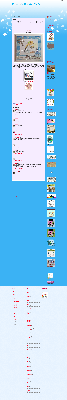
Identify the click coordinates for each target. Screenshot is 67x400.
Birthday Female (29, 295)
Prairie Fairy (28, 362)
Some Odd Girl (29, 370)
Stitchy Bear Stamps (29, 374)
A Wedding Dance (16, 304)
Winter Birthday (16, 305)
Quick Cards (28, 365)
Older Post (43, 196)
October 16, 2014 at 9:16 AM (19, 115)
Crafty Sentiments (29, 309)
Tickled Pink (28, 381)
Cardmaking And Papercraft (30, 301)
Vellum (28, 387)
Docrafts (28, 316)
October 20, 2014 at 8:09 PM (19, 168)
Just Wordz (28, 342)
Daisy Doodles (29, 313)
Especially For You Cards (26, 4)
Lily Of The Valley (29, 349)
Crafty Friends (29, 308)
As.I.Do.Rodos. (17, 118)
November (15, 297)
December (15, 295)
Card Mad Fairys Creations (30, 300)
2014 (13, 294)
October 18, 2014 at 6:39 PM (19, 147)
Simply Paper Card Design (18, 153)
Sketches (48, 28)
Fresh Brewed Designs (30, 328)
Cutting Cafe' (28, 312)
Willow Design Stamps (30, 391)
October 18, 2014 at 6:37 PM (19, 140)
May (14, 313)
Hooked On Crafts (29, 337)
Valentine (28, 386)
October (15, 298)
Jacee (16, 150)
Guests (28, 333)
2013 (13, 321)
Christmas (16, 104)
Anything (28, 291)
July (14, 310)
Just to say (28, 341)
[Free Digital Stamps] (50, 278)
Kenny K (28, 345)
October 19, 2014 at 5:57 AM (19, 154)
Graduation (28, 332)
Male (27, 350)
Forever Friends (29, 325)
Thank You (28, 378)
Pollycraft (28, 361)
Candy (27, 299)
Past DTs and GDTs (49, 27)
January (15, 319)
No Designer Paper (16, 301)
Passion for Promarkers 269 (27, 95)
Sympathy (28, 377)
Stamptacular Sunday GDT (30, 373)
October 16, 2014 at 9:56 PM (19, 134)
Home (29, 196)
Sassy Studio (28, 369)
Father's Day (28, 324)
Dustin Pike (28, 317)
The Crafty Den (17, 137)
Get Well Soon (29, 329)
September (15, 307)
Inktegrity (28, 340)
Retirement (28, 366)
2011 (13, 324)
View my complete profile (50, 19)
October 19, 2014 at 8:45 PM (19, 160)
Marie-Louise (17, 157)
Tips (27, 382)
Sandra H (16, 130)
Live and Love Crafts (30, 81)
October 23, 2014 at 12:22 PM (19, 176)
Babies (28, 292)
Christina (16, 124)
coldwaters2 (17, 171)
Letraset (33, 69)
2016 (13, 291)
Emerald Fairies (29, 320)
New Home (28, 354)
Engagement (28, 321)
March (15, 316)
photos (28, 358)
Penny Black (28, 357)
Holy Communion (29, 336)
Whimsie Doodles (29, 390)
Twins (27, 385)
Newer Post (14, 196)
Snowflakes (15, 302)
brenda (16, 109)
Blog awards (28, 296)
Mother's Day (28, 353)
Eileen (16, 163)
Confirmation (28, 305)
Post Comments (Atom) (19, 198)
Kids (27, 346)
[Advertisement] (28, 188)
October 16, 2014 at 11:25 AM (19, 121)
